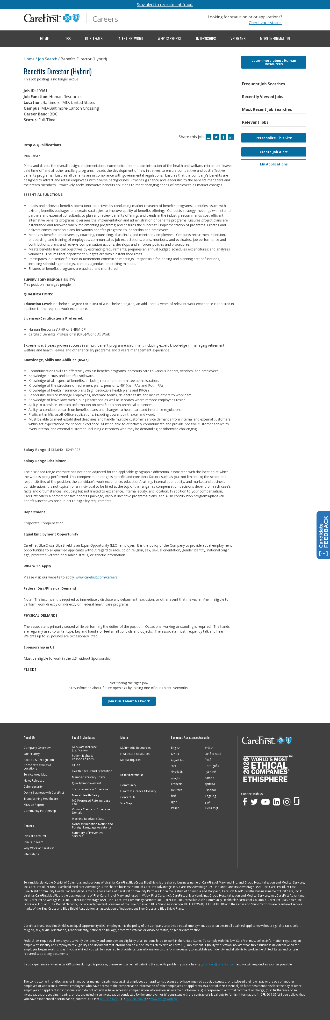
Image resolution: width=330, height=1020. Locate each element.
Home (44, 39)
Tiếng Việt (211, 808)
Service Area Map (35, 774)
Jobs (67, 39)
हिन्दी (173, 796)
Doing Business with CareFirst (44, 792)
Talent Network (130, 39)
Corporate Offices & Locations (37, 766)
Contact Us (127, 797)
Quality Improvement (86, 783)
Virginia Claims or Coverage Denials (91, 811)
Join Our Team (33, 842)
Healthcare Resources (135, 754)
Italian (175, 808)
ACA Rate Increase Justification (84, 748)
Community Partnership (40, 811)
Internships (206, 39)
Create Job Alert (274, 152)
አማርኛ (175, 754)
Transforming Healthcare (41, 798)
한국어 (209, 747)
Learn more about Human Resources (273, 62)
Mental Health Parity (85, 795)
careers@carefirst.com (220, 964)
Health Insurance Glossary (138, 791)
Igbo (174, 802)
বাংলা (173, 766)
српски (210, 784)
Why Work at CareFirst (39, 848)
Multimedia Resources (135, 747)
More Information (275, 39)
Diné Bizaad (213, 754)
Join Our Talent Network (129, 701)
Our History (32, 754)
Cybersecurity (33, 786)
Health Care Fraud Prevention (92, 771)
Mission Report (34, 804)
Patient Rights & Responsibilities (82, 757)
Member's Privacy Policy (88, 777)
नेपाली (208, 760)
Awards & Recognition (39, 760)
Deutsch (176, 790)
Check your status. (265, 22)
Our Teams (93, 39)
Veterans (237, 39)
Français (176, 784)
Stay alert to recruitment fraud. (165, 4)
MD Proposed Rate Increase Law (91, 802)
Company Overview (37, 747)
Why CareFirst (170, 39)
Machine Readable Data (88, 818)
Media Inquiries (130, 760)
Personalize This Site (274, 138)
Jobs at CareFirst (35, 836)
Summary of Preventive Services (87, 834)
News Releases (34, 780)
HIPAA (76, 765)
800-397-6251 (109, 999)
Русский (210, 772)
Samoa (209, 778)
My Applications (274, 164)
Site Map (126, 803)
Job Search (47, 59)
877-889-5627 (135, 999)
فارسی (175, 778)
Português (212, 766)
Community (128, 785)
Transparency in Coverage (90, 789)
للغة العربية (178, 760)
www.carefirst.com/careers (97, 577)
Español (210, 790)
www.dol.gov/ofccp (164, 999)
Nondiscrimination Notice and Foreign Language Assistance (92, 825)
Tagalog (210, 796)
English (175, 747)
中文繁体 (177, 772)
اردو (207, 802)
